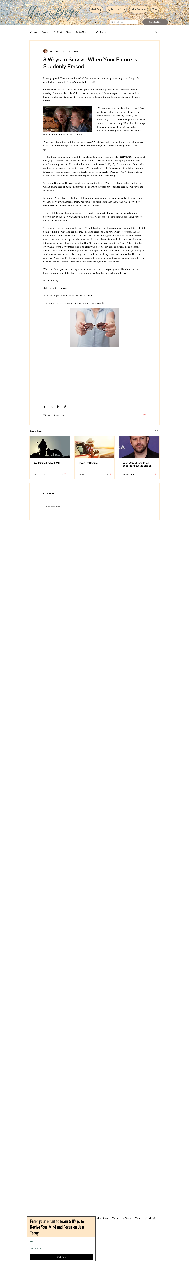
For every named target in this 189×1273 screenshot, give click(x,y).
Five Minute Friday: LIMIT (46, 463)
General (45, 32)
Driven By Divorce (88, 463)
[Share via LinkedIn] (58, 406)
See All (157, 430)
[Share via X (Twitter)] (51, 406)
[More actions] (144, 51)
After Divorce (100, 32)
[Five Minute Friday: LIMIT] (50, 447)
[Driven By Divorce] (95, 447)
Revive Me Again (83, 32)
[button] (155, 22)
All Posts (33, 32)
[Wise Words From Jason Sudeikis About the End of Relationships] (139, 447)
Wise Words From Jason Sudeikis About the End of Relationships (137, 464)
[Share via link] (65, 406)
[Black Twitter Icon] (150, 1212)
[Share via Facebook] (44, 406)
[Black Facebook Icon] (145, 1212)
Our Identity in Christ (62, 32)
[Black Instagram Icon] (154, 1212)
